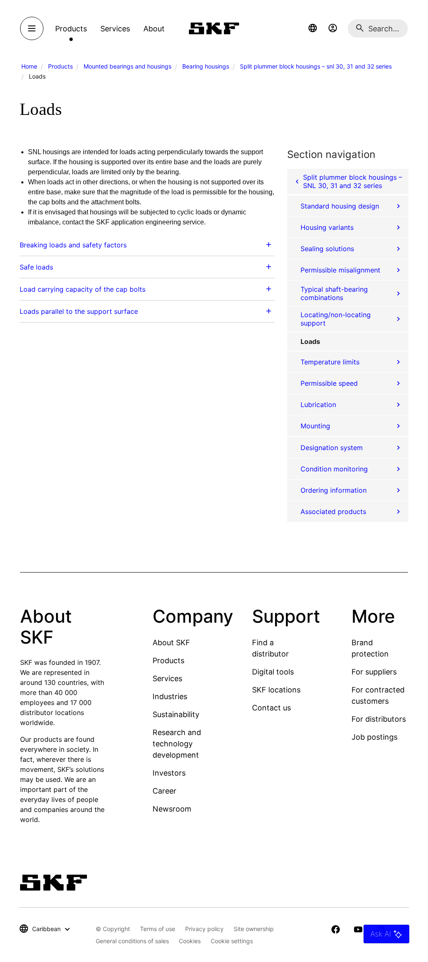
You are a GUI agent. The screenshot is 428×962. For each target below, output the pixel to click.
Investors (169, 773)
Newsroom (172, 808)
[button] (313, 28)
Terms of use (157, 928)
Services (167, 678)
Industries (170, 696)
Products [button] (71, 28)
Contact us (271, 707)
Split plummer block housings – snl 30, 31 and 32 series (316, 66)
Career (164, 790)
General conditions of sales (132, 940)
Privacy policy (204, 928)
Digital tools (273, 671)
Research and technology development (177, 743)
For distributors (379, 719)
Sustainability (176, 714)
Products (60, 66)
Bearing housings (205, 66)
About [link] (154, 28)
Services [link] (115, 28)
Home (29, 66)
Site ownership (254, 928)
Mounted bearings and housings (127, 66)
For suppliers (374, 671)
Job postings (374, 737)
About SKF (171, 642)
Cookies (190, 940)
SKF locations (276, 689)
